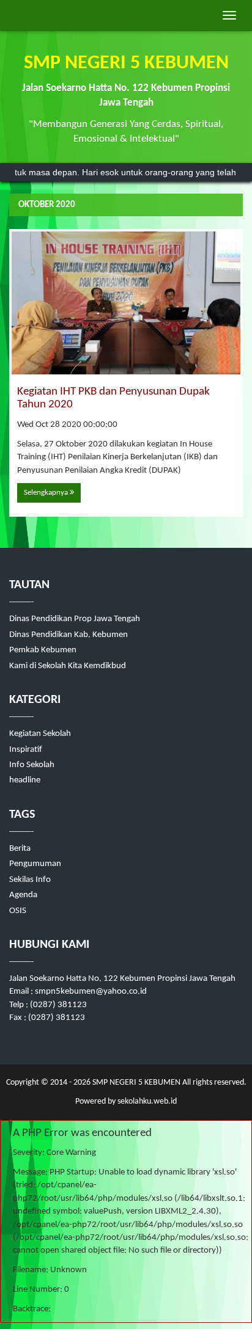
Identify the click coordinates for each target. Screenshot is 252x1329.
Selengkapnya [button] (47, 493)
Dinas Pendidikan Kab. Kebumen (68, 634)
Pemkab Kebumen (42, 650)
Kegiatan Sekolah (40, 733)
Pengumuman (35, 863)
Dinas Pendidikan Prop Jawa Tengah (74, 619)
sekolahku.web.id (147, 1101)
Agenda (23, 895)
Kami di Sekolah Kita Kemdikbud (67, 666)
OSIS (17, 911)
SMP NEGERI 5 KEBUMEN (135, 1082)
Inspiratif (25, 749)
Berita (20, 848)
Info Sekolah (31, 765)
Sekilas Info (30, 879)
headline (24, 780)
